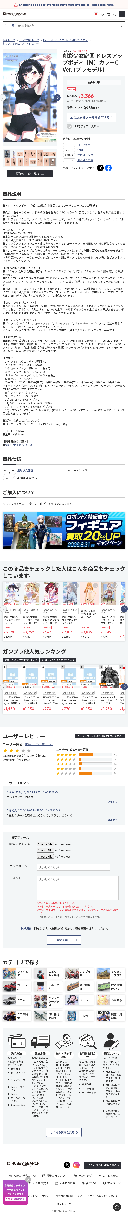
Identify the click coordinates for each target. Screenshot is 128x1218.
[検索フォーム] (114, 14)
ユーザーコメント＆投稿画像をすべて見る (100, 736)
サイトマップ (64, 1204)
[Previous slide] (3, 608)
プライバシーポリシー (39, 1195)
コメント (15, 878)
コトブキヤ (84, 145)
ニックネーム (18, 866)
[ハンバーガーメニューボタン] (122, 14)
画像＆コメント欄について (39, 744)
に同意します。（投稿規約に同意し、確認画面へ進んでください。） (66, 928)
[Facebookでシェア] (108, 168)
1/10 (80, 150)
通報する (112, 801)
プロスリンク (85, 155)
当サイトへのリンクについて (102, 1195)
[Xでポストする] (100, 168)
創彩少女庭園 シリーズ (18, 445)
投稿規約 (26, 928)
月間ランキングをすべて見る (57, 660)
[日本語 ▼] (96, 14)
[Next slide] (57, 97)
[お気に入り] (102, 14)
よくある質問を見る (62, 1132)
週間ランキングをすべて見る (20, 660)
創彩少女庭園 (85, 160)
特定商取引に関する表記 (69, 1195)
